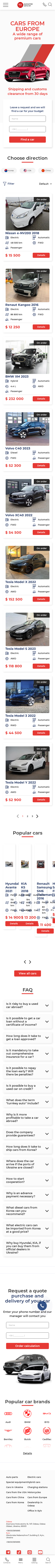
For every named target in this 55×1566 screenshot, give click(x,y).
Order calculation (27, 1346)
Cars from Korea (15, 1502)
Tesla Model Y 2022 (20, 782)
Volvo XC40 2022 (18, 515)
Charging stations (38, 1487)
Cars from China (15, 1497)
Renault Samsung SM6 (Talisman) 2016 (45, 891)
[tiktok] (19, 1552)
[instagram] (30, 1552)
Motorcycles (34, 1492)
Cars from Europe (37, 1497)
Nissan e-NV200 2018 (22, 233)
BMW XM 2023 (17, 376)
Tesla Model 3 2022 (20, 716)
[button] (5, 5)
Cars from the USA (16, 1492)
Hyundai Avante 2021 (12, 887)
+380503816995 (44, 4)
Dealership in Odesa (35, 1504)
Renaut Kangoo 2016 (21, 305)
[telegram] (8, 1552)
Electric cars (34, 1477)
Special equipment (17, 1482)
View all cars (27, 973)
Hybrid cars (34, 1482)
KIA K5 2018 (24, 887)
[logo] (25, 5)
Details (41, 255)
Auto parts (12, 1477)
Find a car (27, 139)
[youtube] (40, 1552)
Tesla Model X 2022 (20, 582)
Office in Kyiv (35, 1510)
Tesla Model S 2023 (20, 649)
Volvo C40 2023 (17, 448)
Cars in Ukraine (14, 1487)
